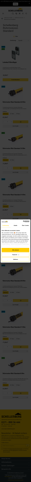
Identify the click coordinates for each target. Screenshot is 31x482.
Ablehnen (15, 259)
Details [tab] (15, 225)
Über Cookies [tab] (25, 225)
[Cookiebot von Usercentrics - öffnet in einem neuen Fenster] (23, 221)
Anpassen (14, 254)
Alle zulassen (15, 250)
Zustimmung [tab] (5, 225)
